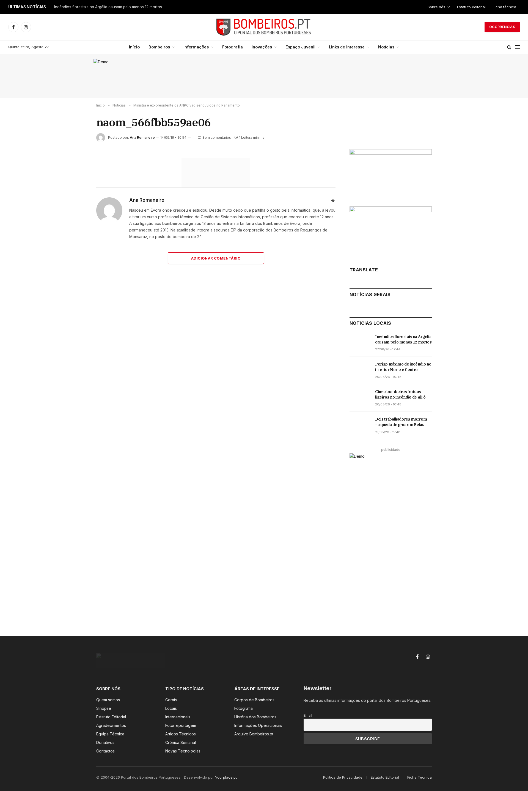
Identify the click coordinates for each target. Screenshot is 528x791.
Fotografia (232, 47)
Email (308, 715)
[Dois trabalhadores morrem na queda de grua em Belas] (360, 425)
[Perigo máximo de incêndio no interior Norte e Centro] (360, 370)
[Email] (77, 226)
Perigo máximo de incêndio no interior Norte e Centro (403, 367)
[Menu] (517, 47)
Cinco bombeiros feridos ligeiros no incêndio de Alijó (400, 394)
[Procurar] (509, 47)
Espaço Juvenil (300, 47)
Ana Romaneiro (142, 137)
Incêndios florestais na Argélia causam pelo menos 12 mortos (108, 7)
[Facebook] (77, 175)
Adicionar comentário (216, 258)
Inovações (262, 47)
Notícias (386, 47)
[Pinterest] (77, 213)
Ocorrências (502, 27)
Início (134, 47)
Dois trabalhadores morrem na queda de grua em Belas (401, 422)
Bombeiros (159, 47)
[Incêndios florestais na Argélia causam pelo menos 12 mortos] (360, 342)
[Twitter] (77, 188)
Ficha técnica (504, 7)
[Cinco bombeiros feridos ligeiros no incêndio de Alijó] (360, 397)
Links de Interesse (347, 47)
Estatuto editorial (471, 7)
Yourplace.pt (226, 777)
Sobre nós (436, 7)
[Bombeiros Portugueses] (264, 27)
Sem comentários (216, 137)
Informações (196, 47)
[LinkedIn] (77, 201)
